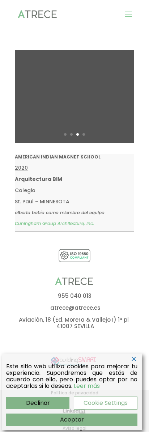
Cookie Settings (106, 403)
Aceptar (72, 419)
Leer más (87, 386)
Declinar (38, 403)
